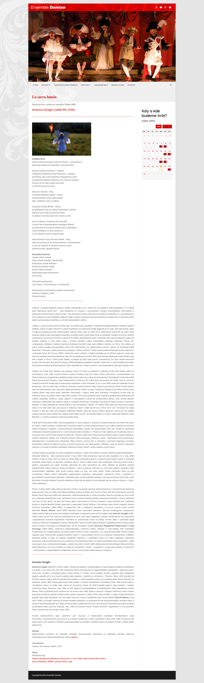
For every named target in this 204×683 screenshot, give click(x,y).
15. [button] (165, 151)
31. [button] (161, 136)
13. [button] (157, 151)
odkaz (74, 637)
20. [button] (157, 159)
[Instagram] (165, 7)
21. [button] (161, 159)
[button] (160, 146)
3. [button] (145, 143)
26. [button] (153, 166)
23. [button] (170, 159)
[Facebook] (156, 7)
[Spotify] (170, 7)
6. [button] (157, 143)
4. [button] (149, 143)
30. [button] (157, 136)
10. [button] (145, 151)
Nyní (158, 126)
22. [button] (165, 159)
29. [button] (153, 136)
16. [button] (170, 151)
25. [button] (149, 166)
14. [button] (161, 151)
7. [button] (161, 143)
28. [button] (149, 136)
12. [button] (153, 151)
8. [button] (165, 143)
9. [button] (170, 143)
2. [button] (170, 136)
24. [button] (144, 166)
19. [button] (153, 159)
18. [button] (149, 159)
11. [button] (149, 151)
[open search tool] (171, 85)
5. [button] (153, 143)
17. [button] (145, 159)
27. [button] (145, 136)
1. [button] (165, 136)
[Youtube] (161, 7)
